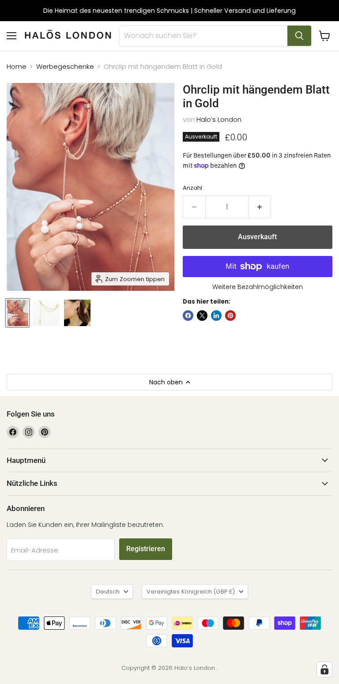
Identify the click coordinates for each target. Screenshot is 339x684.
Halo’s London (218, 119)
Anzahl (192, 187)
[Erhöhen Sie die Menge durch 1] (260, 206)
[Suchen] (299, 36)
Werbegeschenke (65, 66)
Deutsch (108, 591)
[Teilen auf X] (202, 315)
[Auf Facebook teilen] (188, 315)
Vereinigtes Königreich (191, 591)
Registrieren (145, 549)
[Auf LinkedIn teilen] (216, 315)
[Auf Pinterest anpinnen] (230, 315)
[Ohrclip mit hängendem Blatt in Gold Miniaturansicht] (17, 313)
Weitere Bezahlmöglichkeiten (257, 286)
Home (16, 66)
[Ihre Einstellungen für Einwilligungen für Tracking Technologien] (324, 669)
